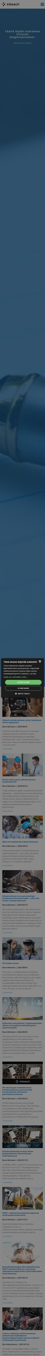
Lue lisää (33, 674)
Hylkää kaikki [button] (23, 688)
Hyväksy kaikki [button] (23, 682)
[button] (22, 677)
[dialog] (22, 678)
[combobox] (40, 661)
